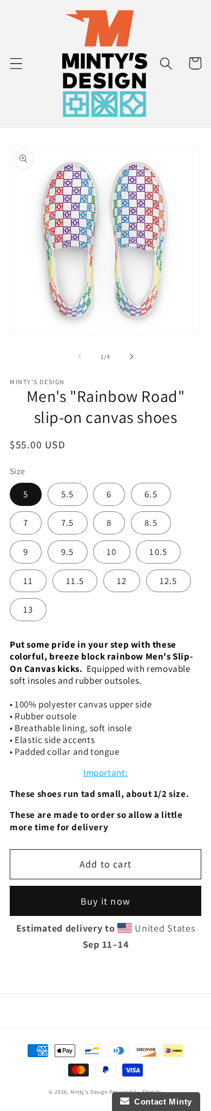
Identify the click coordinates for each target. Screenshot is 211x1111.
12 (122, 581)
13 (28, 609)
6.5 (150, 494)
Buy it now (105, 901)
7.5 (67, 523)
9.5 (67, 552)
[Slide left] (79, 357)
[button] (16, 63)
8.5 (150, 523)
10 (111, 552)
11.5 (75, 581)
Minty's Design (89, 1091)
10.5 (158, 552)
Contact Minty (161, 1101)
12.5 (168, 581)
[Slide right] (131, 357)
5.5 (67, 494)
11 (28, 581)
